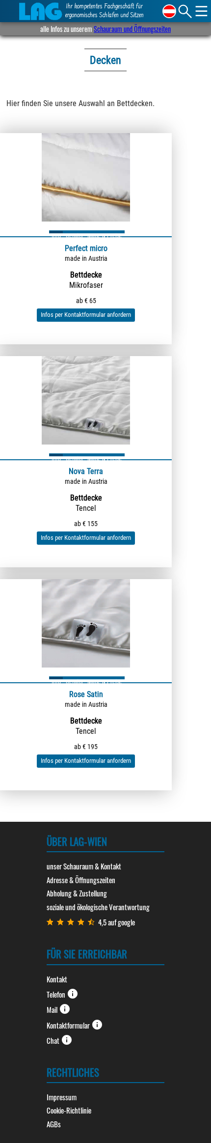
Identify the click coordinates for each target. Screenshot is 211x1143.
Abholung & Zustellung (77, 893)
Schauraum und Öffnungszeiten (132, 29)
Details (74, 232)
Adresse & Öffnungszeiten (81, 879)
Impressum (62, 1096)
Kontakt (57, 979)
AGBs (54, 1123)
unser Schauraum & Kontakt (84, 866)
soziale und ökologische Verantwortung (98, 906)
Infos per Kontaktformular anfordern (86, 314)
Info (56, 232)
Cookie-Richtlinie (69, 1110)
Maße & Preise (104, 232)
